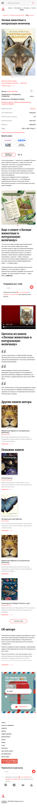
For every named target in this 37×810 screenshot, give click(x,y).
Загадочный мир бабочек (11, 519)
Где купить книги (7, 751)
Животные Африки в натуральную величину (15, 431)
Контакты (4, 748)
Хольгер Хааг (12, 91)
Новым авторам (6, 734)
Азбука (10, 8)
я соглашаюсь (23, 292)
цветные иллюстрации (9, 81)
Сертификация (6, 754)
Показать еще (6, 85)
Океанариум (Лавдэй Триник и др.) (15, 603)
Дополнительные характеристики (13, 132)
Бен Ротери (5, 521)
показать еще (18, 621)
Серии (3, 739)
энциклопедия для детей (9, 83)
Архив (3, 742)
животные (23, 83)
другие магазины (21, 145)
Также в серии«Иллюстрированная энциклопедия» (16, 103)
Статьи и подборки (7, 725)
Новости (4, 728)
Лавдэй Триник (6, 605)
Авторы (3, 731)
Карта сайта (5, 756)
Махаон (33, 8)
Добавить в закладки (8, 154)
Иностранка (17, 8)
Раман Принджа (6, 480)
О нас (3, 745)
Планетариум (7, 478)
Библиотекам (5, 736)
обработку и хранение (10, 294)
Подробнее (5, 444)
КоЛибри (26, 8)
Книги (22, 10)
